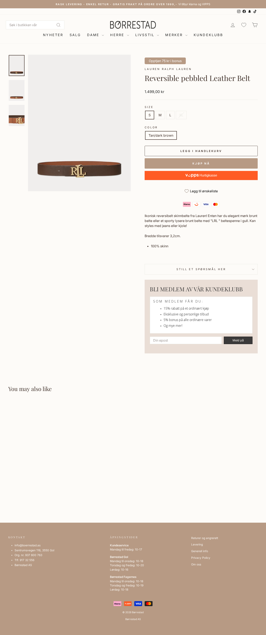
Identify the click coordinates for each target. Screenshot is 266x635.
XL (181, 115)
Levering (197, 544)
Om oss (196, 564)
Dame (94, 35)
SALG (75, 35)
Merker (174, 35)
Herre (118, 35)
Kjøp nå (201, 163)
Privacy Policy (200, 557)
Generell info (199, 551)
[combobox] (35, 25)
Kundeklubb (208, 35)
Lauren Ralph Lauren (168, 69)
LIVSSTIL (145, 35)
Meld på (238, 340)
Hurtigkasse (208, 175)
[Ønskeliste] (244, 25)
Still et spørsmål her (201, 269)
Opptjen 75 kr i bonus (165, 61)
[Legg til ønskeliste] (13, 408)
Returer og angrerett (204, 538)
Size (149, 107)
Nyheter (53, 35)
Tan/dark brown (161, 135)
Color (151, 127)
